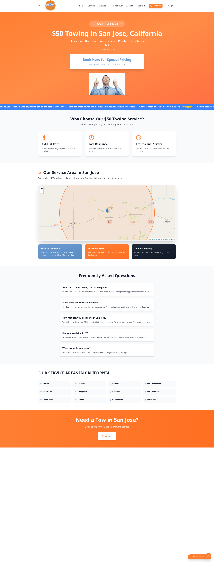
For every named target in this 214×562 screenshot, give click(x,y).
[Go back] (39, 6)
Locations (103, 6)
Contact (141, 6)
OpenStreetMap (162, 239)
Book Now (107, 436)
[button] (107, 210)
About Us (130, 6)
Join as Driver (117, 6)
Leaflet (153, 239)
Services (91, 6)
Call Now (157, 6)
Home (81, 6)
